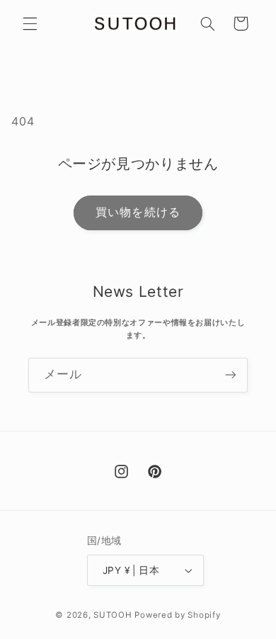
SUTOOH (112, 615)
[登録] (230, 375)
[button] (29, 23)
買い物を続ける (138, 212)
